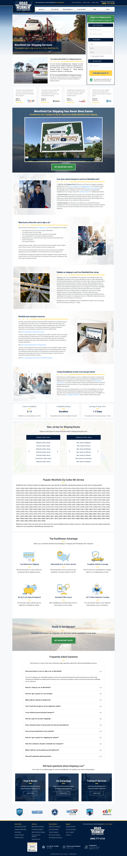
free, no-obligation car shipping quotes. (79, 186)
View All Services (36, 839)
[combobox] (100, 30)
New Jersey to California (84, 452)
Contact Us (68, 835)
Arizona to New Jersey (43, 446)
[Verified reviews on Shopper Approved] (32, 847)
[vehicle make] (100, 48)
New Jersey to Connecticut (84, 458)
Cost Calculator (81, 9)
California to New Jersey (43, 452)
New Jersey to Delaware (84, 461)
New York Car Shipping (54, 835)
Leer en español (70, 832)
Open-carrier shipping (92, 188)
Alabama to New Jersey (43, 442)
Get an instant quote (63, 167)
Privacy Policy (72, 854)
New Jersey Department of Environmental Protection (36, 358)
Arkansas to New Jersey (43, 449)
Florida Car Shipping (54, 829)
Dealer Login (86, 2)
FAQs (94, 9)
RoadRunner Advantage (20, 829)
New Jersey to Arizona (83, 446)
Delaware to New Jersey (43, 461)
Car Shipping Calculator (20, 826)
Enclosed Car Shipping (37, 829)
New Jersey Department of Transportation (33, 345)
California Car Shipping (54, 826)
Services (41, 9)
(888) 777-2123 (108, 3)
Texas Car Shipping (53, 832)
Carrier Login (95, 2)
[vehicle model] (100, 52)
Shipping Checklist (70, 826)
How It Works (55, 9)
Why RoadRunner (67, 9)
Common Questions (71, 829)
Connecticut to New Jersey (43, 458)
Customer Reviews (19, 835)
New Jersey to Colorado (84, 455)
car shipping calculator (72, 394)
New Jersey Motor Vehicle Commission (32, 332)
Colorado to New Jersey (43, 455)
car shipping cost (42, 227)
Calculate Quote (100, 73)
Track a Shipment (76, 2)
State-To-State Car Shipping (38, 832)
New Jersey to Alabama (84, 442)
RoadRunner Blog (19, 837)
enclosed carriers (85, 192)
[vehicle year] (100, 44)
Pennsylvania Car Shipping (55, 837)
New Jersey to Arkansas (84, 449)
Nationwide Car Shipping (38, 826)
